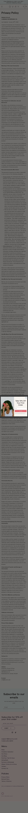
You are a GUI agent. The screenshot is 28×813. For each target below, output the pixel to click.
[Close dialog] (26, 398)
